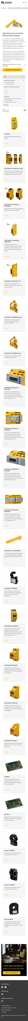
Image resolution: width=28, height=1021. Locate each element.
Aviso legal (3, 1012)
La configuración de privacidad (8, 1007)
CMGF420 (7, 134)
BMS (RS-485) (8, 100)
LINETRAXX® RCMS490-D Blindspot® (11, 469)
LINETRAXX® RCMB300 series (12, 353)
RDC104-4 (7, 814)
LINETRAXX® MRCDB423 (11, 626)
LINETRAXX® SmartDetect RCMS (13, 168)
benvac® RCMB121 (9, 850)
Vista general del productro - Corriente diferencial (12, 65)
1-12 (6, 94)
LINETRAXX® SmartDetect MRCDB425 (11, 205)
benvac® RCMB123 (9, 885)
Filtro (5, 77)
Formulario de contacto (11, 973)
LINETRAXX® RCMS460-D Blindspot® (11, 388)
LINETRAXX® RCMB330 (10, 588)
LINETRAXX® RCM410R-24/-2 (12, 281)
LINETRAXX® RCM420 (10, 740)
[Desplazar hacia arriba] (25, 1018)
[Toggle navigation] (25, 2)
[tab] (23, 110)
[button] (23, 80)
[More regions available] (23, 2)
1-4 (6, 90)
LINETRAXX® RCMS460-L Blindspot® (11, 429)
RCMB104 (7, 777)
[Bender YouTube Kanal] (3, 987)
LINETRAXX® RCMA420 (11, 703)
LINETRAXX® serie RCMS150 (12, 550)
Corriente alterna (9, 82)
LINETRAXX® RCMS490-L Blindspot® (11, 510)
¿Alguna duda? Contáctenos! (12, 70)
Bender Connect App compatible (13, 98)
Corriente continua (10, 84)
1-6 (6, 92)
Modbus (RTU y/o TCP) (10, 102)
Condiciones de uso (6, 1005)
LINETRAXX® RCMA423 (10, 665)
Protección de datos (6, 1010)
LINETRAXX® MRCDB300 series (13, 317)
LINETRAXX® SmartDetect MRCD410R (11, 241)
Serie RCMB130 (8, 919)
